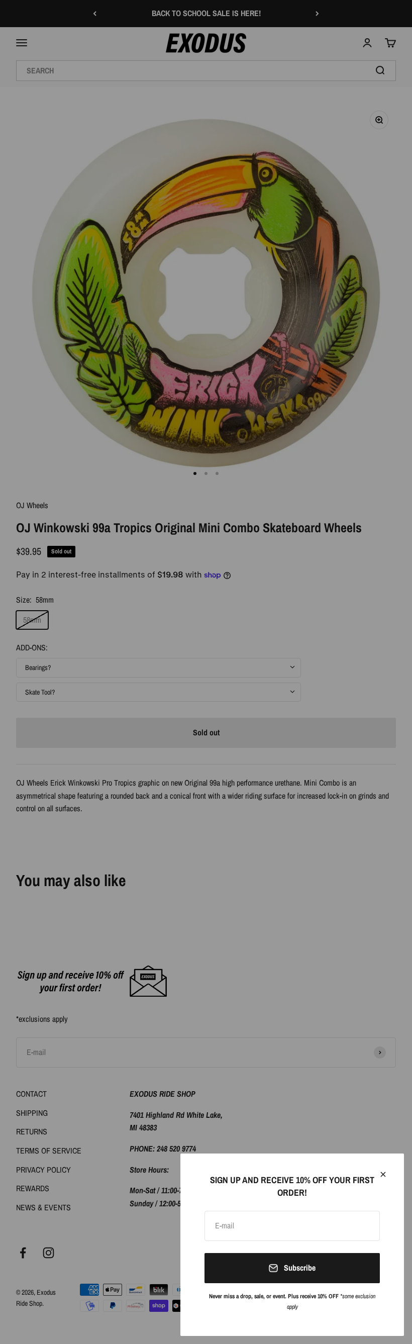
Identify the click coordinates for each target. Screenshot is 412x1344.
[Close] (383, 1174)
